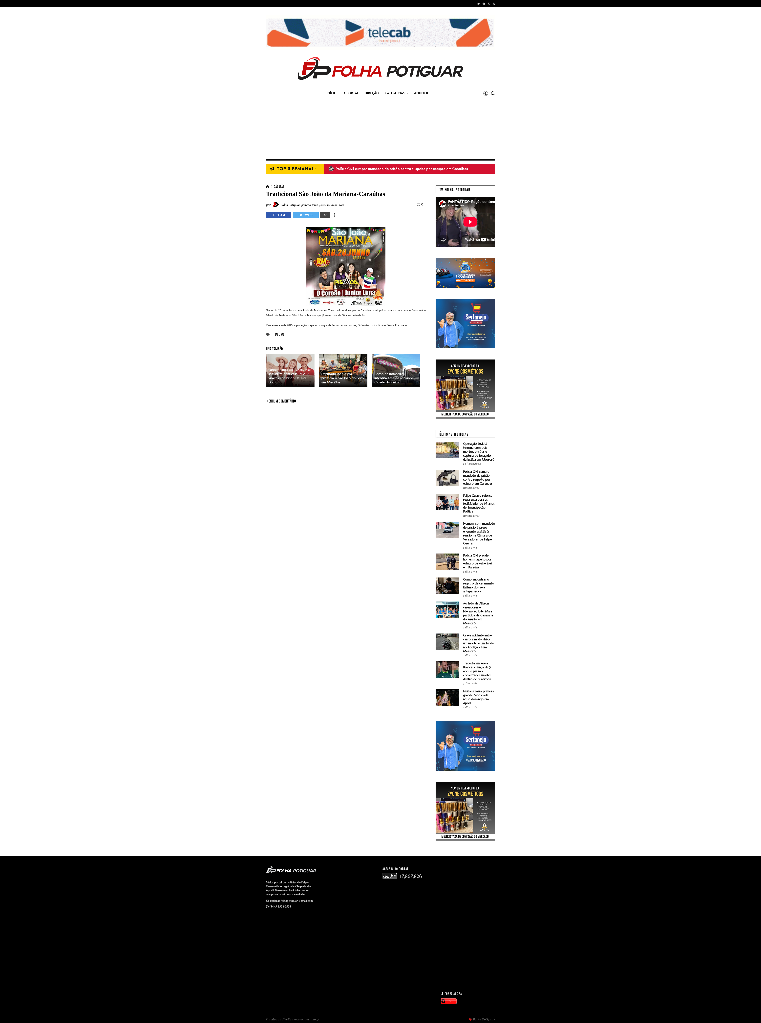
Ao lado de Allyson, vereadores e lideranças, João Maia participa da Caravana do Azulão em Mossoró (478, 613)
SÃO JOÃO (279, 186)
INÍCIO (331, 93)
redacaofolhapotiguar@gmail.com (291, 901)
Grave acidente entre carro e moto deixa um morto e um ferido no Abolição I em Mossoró (478, 643)
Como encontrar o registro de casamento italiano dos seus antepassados (478, 585)
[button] (485, 93)
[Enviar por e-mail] (325, 215)
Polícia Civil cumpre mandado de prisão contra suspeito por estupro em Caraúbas (477, 477)
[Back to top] (751, 1013)
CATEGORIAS (395, 93)
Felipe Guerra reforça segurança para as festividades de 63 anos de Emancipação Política (479, 503)
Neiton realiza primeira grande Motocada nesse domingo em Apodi (478, 697)
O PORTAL (351, 93)
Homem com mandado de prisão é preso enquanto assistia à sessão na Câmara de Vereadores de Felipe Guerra (423, 168)
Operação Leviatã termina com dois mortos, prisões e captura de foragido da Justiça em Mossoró (478, 451)
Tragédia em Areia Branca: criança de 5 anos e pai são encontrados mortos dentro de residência (477, 671)
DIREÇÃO (372, 93)
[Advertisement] (380, 129)
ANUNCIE (421, 93)
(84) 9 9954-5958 (280, 906)
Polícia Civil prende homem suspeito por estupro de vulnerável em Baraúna (477, 561)
